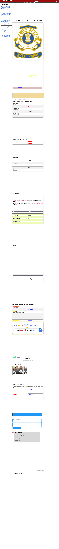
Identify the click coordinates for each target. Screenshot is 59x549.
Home (18, 1)
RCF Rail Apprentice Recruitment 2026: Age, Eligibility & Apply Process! (6, 11)
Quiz (33, 1)
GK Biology (30, 397)
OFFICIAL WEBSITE (31, 309)
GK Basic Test (31, 389)
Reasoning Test (31, 392)
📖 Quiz (31, 2)
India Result (25, 1)
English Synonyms (31, 394)
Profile (34, 2)
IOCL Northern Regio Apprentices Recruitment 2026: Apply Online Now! (6, 14)
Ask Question (26, 2)
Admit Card (30, 1)
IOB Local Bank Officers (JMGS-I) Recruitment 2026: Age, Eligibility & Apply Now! (6, 18)
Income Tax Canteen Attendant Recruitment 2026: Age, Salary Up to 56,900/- (6, 7)
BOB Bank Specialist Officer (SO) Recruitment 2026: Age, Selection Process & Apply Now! (6, 23)
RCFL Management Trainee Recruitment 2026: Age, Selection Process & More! (6, 30)
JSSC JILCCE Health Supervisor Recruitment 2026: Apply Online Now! (6, 27)
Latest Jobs (21, 1)
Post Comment (17, 427)
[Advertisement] (29, 5)
